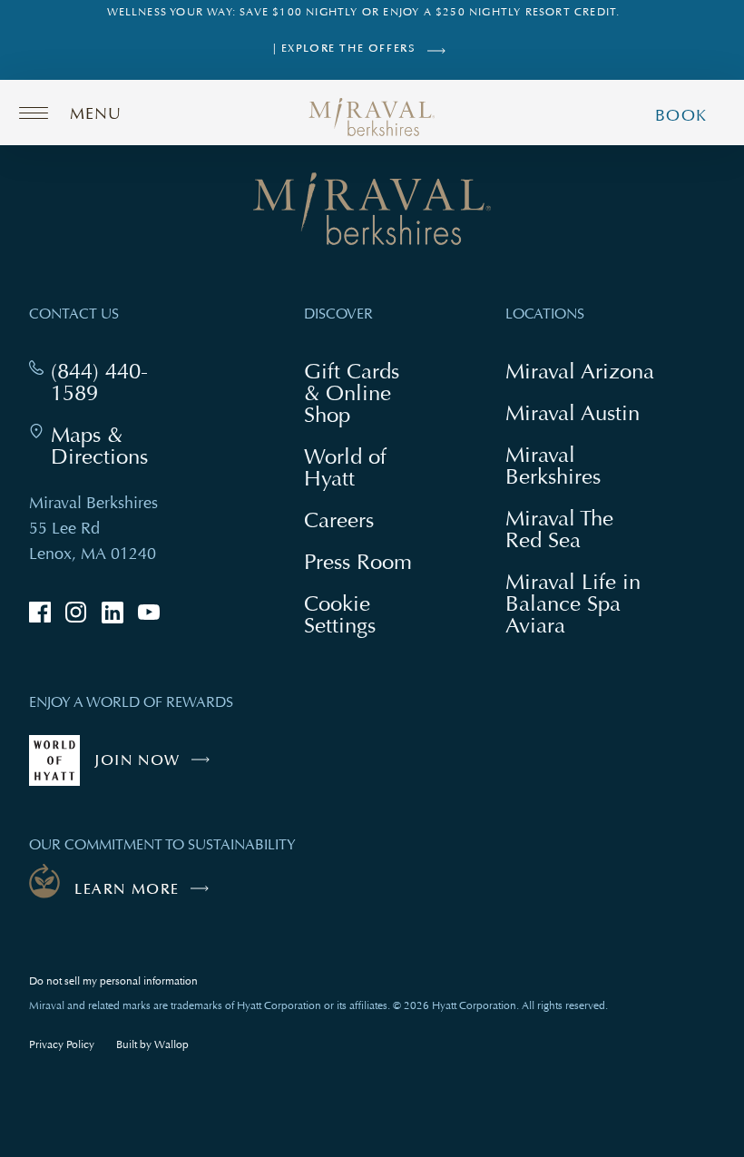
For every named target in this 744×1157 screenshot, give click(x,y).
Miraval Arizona (579, 371)
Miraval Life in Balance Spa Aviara (573, 605)
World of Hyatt (345, 467)
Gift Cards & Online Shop (360, 395)
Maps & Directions (115, 445)
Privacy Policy (61, 1045)
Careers (339, 519)
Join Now (156, 768)
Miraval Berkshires (553, 465)
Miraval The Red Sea (559, 529)
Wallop (171, 1045)
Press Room (358, 561)
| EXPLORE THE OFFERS (344, 48)
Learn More (127, 889)
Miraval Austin (572, 412)
